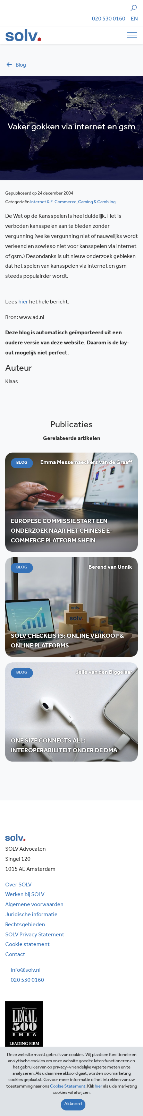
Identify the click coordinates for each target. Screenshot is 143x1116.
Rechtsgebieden (25, 925)
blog (21, 65)
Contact (15, 955)
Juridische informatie (31, 915)
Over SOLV (18, 885)
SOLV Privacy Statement (34, 935)
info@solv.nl (25, 970)
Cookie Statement (67, 1086)
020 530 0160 (108, 19)
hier (23, 302)
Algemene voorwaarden (34, 905)
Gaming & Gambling (97, 202)
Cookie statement (27, 945)
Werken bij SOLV (24, 895)
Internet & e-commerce (53, 202)
